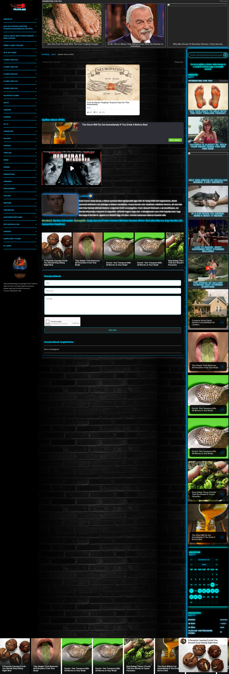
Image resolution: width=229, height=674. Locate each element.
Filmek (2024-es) (11, 74)
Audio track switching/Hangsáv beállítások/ (19, 37)
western (7, 203)
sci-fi (6, 124)
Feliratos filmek (11, 95)
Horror (7, 117)
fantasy (7, 145)
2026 (204, 565)
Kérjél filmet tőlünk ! (14, 45)
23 (217, 591)
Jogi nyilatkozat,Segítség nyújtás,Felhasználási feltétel (18, 27)
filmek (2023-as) (11, 81)
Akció (6, 103)
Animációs (8, 131)
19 (200, 591)
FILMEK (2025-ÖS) (11, 67)
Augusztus (204, 560)
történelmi (9, 210)
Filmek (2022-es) (11, 88)
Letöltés (84, 196)
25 (196, 597)
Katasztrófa (9, 188)
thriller (7, 153)
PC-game (7, 246)
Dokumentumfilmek (13, 217)
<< (191, 560)
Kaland (7, 138)
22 (212, 591)
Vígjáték (7, 110)
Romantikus (9, 174)
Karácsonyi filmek (12, 239)
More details (175, 140)
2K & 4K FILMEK (10, 52)
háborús (8, 181)
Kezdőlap (8, 19)
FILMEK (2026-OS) (11, 60)
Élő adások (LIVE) (12, 224)
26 (200, 597)
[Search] (225, 55)
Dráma (7, 167)
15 (212, 585)
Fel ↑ (20, 291)
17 (191, 591)
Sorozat (7, 231)
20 (204, 591)
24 (191, 597)
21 (208, 591)
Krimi (6, 160)
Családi (7, 196)
